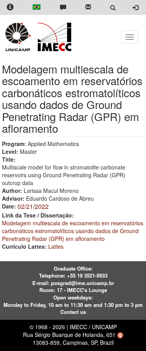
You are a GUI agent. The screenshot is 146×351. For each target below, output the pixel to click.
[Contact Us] (63, 7)
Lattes (55, 246)
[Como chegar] (120, 335)
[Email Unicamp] (88, 7)
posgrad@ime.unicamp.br (82, 283)
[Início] (53, 37)
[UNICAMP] (19, 37)
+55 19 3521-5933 (87, 275)
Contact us (73, 311)
